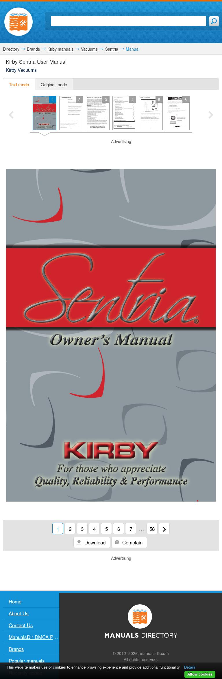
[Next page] (164, 528)
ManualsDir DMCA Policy (34, 637)
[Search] (214, 21)
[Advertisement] (111, 153)
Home (15, 601)
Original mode (54, 84)
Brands (16, 648)
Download (94, 542)
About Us (19, 613)
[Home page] (18, 22)
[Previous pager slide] (11, 115)
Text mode (19, 84)
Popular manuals (27, 660)
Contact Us (21, 625)
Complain (132, 542)
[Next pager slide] (211, 115)
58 (152, 528)
